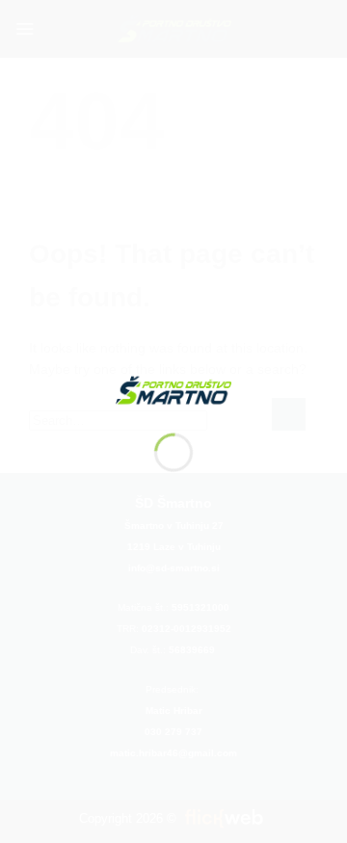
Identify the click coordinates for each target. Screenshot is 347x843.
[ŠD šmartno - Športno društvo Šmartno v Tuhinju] (173, 389)
